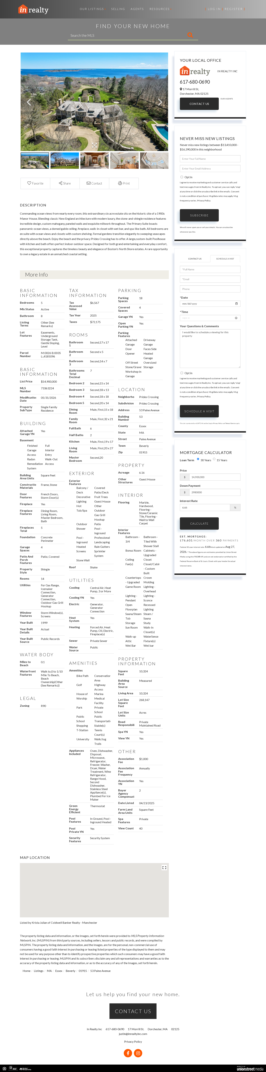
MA (49, 970)
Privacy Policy (203, 200)
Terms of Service (230, 423)
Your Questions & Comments (199, 326)
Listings (38, 970)
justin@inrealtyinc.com (133, 1033)
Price (183, 470)
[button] (175, 35)
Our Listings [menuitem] (92, 9)
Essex (58, 970)
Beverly (70, 970)
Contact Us (199, 103)
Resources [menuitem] (159, 9)
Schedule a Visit (225, 258)
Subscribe (199, 215)
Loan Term (187, 460)
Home (26, 970)
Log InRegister (225, 9)
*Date (184, 297)
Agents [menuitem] (137, 9)
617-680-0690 (195, 82)
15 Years (222, 460)
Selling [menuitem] (118, 9)
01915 (83, 970)
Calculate (199, 523)
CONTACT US (133, 1011)
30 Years (205, 460)
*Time (184, 311)
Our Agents (227, 99)
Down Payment (190, 485)
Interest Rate (189, 500)
